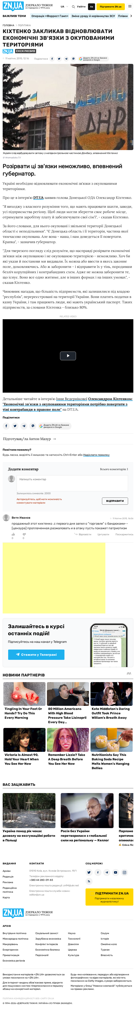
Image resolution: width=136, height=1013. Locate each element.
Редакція (8, 876)
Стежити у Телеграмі (39, 655)
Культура (73, 955)
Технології (74, 938)
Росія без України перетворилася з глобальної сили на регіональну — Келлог (85, 835)
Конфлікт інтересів (46, 944)
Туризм (105, 949)
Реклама (8, 882)
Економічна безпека (47, 949)
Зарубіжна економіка (48, 938)
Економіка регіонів (14, 960)
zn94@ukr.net (71, 885)
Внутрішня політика (14, 933)
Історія (105, 938)
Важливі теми (14, 16)
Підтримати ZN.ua (110, 6)
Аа (91, 6)
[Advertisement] (54, 578)
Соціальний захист (46, 933)
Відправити (115, 501)
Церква (72, 949)
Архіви (7, 871)
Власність (107, 955)
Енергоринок (10, 949)
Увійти (81, 6)
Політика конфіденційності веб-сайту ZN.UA (28, 998)
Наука (71, 933)
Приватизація (11, 955)
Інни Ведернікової (71, 399)
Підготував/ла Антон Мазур (27, 439)
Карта (6, 897)
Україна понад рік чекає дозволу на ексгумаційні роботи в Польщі (29, 835)
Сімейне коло (109, 944)
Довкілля (73, 944)
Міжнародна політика (15, 938)
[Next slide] (130, 16)
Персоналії (41, 955)
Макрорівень (10, 944)
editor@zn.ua (36, 894)
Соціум (105, 933)
